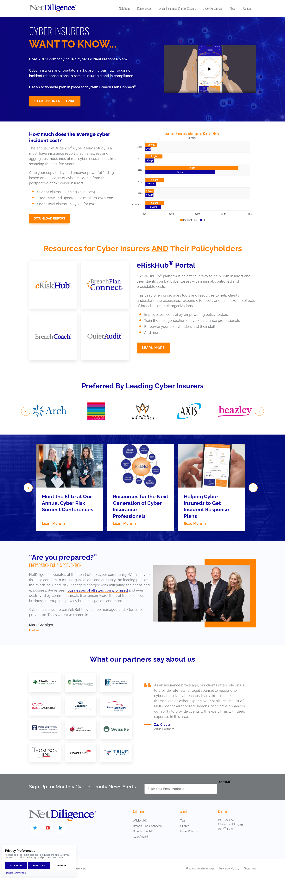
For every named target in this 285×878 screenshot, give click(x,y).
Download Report (49, 218)
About (183, 811)
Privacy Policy (229, 868)
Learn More (153, 348)
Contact (223, 811)
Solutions (138, 811)
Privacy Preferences (200, 868)
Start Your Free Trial (54, 101)
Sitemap (250, 868)
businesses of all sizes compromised (97, 590)
